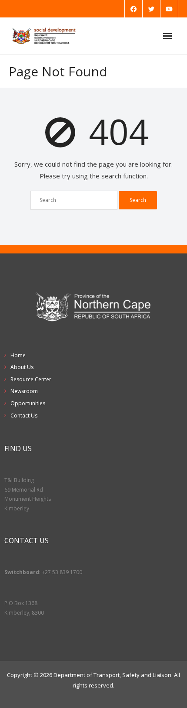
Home (18, 355)
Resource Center (30, 379)
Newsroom (24, 391)
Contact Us (23, 415)
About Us (21, 367)
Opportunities (27, 403)
